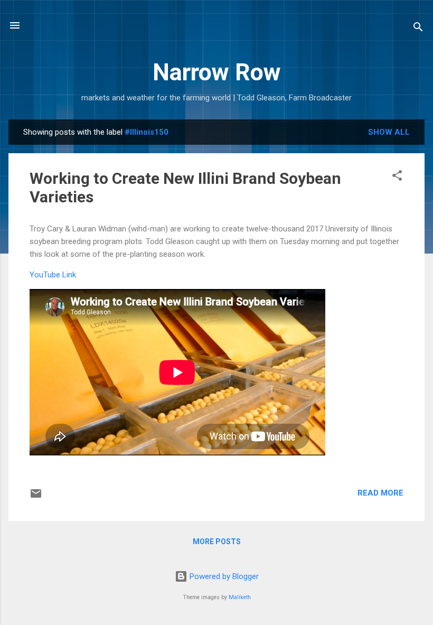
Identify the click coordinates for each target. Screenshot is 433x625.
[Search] (418, 29)
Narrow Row (217, 72)
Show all (389, 132)
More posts (217, 541)
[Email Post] (36, 497)
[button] (397, 177)
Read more (380, 493)
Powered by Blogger (223, 576)
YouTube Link (53, 274)
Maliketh (240, 597)
